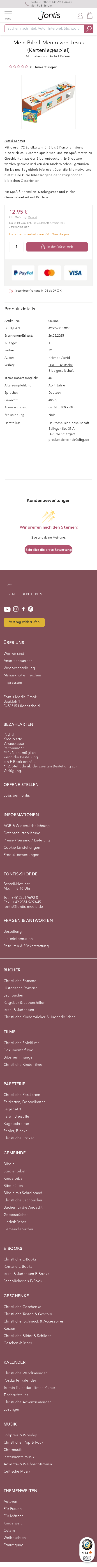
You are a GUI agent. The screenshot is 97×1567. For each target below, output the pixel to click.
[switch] (87, 1558)
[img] (10, 66)
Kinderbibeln (15, 1179)
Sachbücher (13, 995)
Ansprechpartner (18, 661)
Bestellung (13, 932)
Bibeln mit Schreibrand (23, 1193)
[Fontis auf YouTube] (7, 609)
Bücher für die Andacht (23, 1208)
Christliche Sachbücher (23, 1200)
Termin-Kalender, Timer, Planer (29, 1388)
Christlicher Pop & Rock (23, 1443)
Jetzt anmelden (19, 227)
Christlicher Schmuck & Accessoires (34, 1321)
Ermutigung (13, 1545)
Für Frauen (13, 1509)
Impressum (13, 683)
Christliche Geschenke (22, 1307)
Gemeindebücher (18, 1229)
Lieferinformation (18, 939)
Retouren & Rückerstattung (26, 946)
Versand (32, 217)
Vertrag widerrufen (24, 622)
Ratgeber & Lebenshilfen (24, 1003)
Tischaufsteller (16, 1395)
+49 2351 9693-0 (62, 2)
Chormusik (13, 1450)
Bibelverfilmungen (19, 1057)
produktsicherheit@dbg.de (68, 439)
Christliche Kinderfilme (23, 1065)
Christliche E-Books (20, 1259)
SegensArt (12, 1109)
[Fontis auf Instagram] (16, 609)
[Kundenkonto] (80, 15)
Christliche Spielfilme (22, 1043)
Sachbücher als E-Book (23, 1281)
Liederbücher (15, 1222)
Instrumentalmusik (19, 1457)
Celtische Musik (17, 1472)
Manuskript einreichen (22, 675)
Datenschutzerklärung (22, 833)
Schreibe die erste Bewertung (48, 550)
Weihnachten (15, 1538)
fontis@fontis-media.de (23, 907)
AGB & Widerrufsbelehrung (27, 826)
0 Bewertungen (43, 67)
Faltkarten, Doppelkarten (25, 1102)
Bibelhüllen (13, 1186)
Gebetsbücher (16, 1215)
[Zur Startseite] (9, 587)
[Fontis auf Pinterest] (30, 609)
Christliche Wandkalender (25, 1373)
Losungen (12, 1409)
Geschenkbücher (18, 1343)
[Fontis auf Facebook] (23, 609)
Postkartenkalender (20, 1381)
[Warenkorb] (89, 15)
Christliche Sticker (19, 1138)
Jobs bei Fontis (17, 796)
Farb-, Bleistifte (16, 1117)
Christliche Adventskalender (27, 1402)
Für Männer (13, 1516)
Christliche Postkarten (22, 1095)
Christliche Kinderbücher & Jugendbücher (39, 1017)
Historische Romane (20, 988)
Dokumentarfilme (18, 1050)
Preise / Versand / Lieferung (27, 840)
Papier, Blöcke (16, 1131)
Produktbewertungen (21, 855)
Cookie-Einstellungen (22, 848)
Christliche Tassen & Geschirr (28, 1314)
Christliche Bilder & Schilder (27, 1336)
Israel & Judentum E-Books (26, 1274)
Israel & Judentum (19, 1010)
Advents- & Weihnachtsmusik (28, 1464)
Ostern (9, 1531)
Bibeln (9, 1164)
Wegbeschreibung (19, 668)
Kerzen (9, 1329)
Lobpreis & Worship (20, 1435)
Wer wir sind (14, 654)
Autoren (10, 1502)
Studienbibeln (16, 1171)
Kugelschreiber (16, 1124)
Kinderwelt (13, 1523)
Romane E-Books (18, 1267)
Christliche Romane (20, 981)
